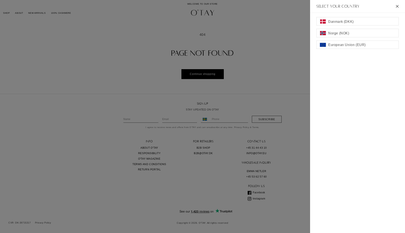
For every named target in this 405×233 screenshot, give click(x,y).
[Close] (397, 6)
